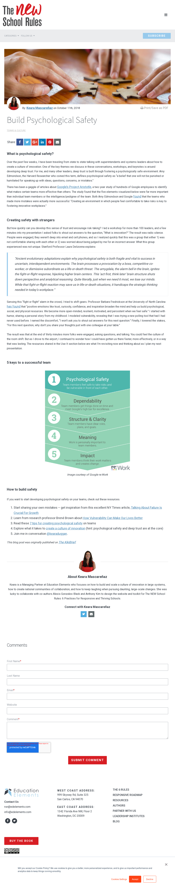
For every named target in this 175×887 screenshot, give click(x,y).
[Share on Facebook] (19, 142)
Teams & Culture (16, 130)
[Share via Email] (57, 142)
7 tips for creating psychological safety (56, 523)
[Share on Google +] (34, 142)
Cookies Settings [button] (119, 879)
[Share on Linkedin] (42, 142)
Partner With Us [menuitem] (124, 811)
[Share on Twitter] (27, 142)
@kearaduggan (57, 533)
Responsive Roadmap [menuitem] (128, 795)
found (137, 196)
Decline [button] (149, 879)
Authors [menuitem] (119, 805)
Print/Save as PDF (155, 108)
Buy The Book (21, 840)
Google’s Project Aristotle (74, 187)
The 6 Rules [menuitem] (121, 789)
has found (14, 306)
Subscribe (157, 35)
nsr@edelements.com (17, 806)
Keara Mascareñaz (39, 108)
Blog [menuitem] (116, 821)
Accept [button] (135, 879)
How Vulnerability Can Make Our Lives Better (113, 518)
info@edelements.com (17, 812)
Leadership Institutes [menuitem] (129, 816)
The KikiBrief (67, 542)
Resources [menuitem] (120, 800)
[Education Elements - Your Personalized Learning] (22, 15)
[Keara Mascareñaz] (14, 103)
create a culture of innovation (65, 528)
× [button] (166, 863)
